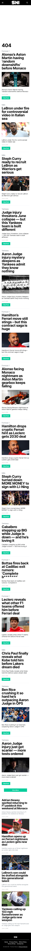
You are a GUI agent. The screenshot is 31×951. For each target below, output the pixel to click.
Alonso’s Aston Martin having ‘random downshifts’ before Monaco (14, 61)
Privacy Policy (13, 942)
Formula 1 (5, 51)
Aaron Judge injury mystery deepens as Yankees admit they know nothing (13, 262)
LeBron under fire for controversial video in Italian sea (15, 113)
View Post (6, 98)
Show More (15, 790)
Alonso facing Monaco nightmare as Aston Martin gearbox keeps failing (13, 377)
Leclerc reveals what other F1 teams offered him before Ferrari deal (14, 606)
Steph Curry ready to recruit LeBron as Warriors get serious (14, 165)
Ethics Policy (23, 942)
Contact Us (20, 943)
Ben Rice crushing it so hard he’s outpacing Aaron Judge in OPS (15, 696)
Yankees (5, 209)
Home (6, 942)
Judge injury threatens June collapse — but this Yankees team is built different (14, 221)
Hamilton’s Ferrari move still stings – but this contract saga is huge (15, 322)
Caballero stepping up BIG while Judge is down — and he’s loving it (15, 534)
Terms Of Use (12, 943)
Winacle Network (23, 946)
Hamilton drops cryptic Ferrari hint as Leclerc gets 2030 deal (14, 431)
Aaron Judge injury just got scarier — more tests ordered (14, 748)
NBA (3, 105)
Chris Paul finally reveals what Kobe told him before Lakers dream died (15, 660)
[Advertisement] (15, 24)
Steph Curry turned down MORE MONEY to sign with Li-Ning (15, 481)
